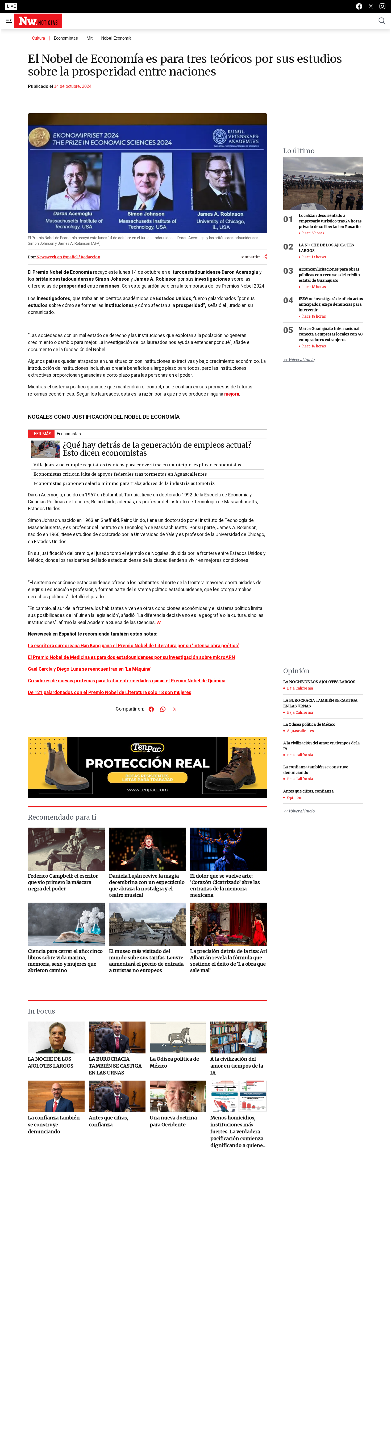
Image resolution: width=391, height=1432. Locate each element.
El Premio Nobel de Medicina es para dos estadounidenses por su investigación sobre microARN (131, 657)
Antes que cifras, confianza (108, 1121)
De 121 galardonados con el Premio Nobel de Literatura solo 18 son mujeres (109, 692)
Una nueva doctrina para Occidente (173, 1121)
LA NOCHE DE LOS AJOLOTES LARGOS (50, 1062)
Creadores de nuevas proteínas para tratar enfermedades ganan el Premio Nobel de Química (126, 680)
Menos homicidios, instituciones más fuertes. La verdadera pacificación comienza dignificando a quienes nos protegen (237, 1132)
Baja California (300, 688)
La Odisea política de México (174, 1062)
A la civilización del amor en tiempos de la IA (236, 1066)
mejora (231, 394)
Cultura (38, 38)
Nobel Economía (116, 38)
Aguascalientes (300, 731)
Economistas (66, 38)
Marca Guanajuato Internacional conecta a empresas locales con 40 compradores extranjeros (331, 334)
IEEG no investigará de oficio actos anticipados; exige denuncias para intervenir (331, 305)
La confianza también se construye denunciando (54, 1125)
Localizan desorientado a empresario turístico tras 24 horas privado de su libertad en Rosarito (330, 221)
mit (89, 38)
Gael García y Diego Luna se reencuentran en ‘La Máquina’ (89, 669)
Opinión (294, 797)
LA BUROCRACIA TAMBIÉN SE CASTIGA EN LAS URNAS (115, 1066)
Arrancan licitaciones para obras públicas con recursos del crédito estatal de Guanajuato (329, 275)
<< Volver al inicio (298, 360)
